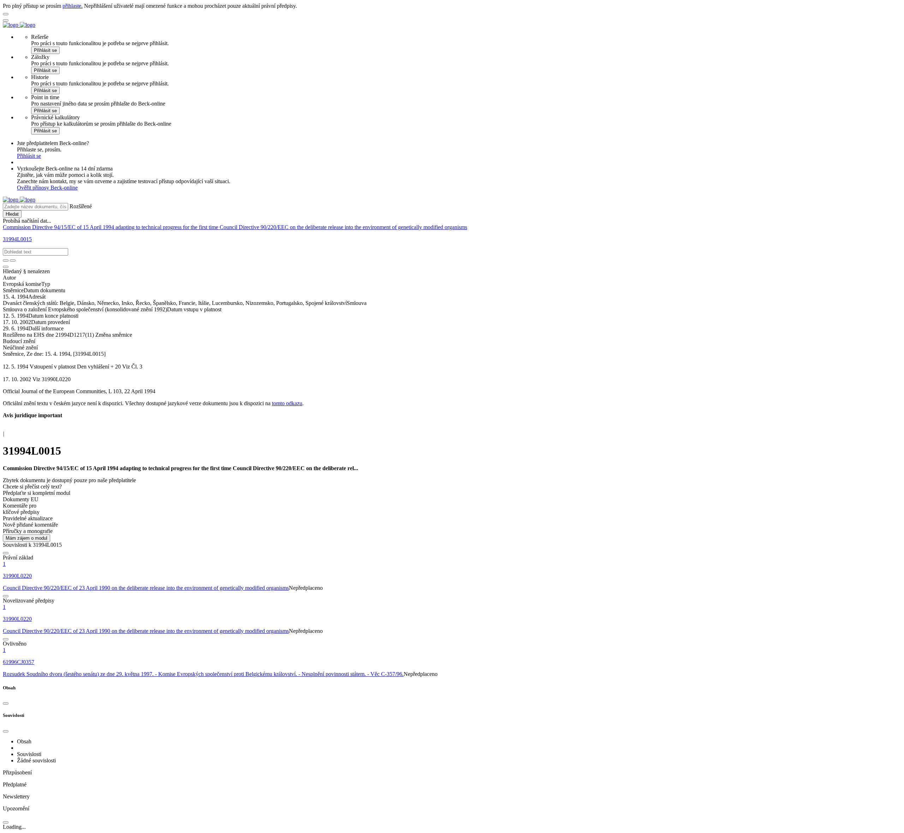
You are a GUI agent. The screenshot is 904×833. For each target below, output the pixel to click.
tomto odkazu (287, 403)
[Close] (5, 703)
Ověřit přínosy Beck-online (47, 188)
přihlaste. (73, 6)
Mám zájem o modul (26, 538)
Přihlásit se (45, 50)
